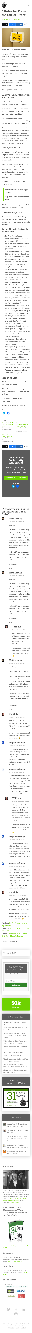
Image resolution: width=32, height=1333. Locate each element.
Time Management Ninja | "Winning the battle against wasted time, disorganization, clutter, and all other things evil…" (13, 5)
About (17, 1328)
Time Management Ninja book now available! (15, 1048)
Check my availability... (15, 1261)
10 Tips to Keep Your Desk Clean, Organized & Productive (17, 1146)
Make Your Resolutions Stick (13, 1052)
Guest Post (11, 1328)
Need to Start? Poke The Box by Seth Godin (17, 1152)
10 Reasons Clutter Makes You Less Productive (15, 1029)
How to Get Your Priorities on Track (7, 435)
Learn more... (15, 1202)
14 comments (16, 19)
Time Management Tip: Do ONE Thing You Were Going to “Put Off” (15, 1066)
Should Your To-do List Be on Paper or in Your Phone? (15, 1071)
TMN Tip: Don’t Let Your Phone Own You (15, 1023)
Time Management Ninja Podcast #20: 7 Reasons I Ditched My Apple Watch (15, 1035)
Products (17, 1326)
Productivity (6, 19)
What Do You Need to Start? (12, 1055)
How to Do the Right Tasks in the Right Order (8, 424)
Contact (23, 1328)
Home (11, 1326)
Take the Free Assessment (16, 478)
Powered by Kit (16, 989)
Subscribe (16, 985)
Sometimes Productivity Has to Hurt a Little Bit (22, 424)
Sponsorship (26, 1326)
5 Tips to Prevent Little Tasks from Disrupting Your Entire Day (15, 1042)
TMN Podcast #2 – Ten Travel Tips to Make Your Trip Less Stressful (17, 1139)
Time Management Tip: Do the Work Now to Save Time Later (15, 1060)
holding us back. (19, 121)
